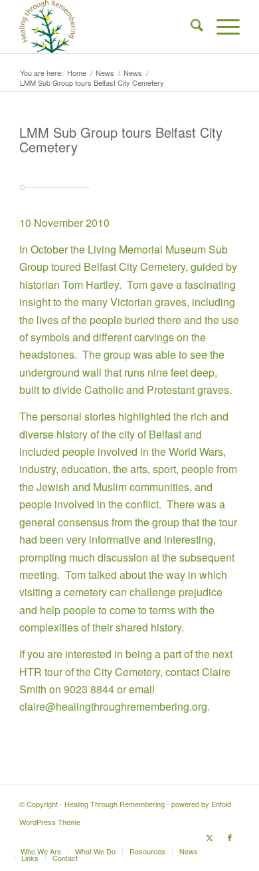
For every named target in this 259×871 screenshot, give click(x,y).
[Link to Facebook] (230, 837)
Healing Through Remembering (114, 803)
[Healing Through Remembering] (107, 26)
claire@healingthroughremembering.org (113, 706)
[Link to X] (210, 837)
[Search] (190, 26)
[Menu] (221, 26)
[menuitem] (190, 26)
